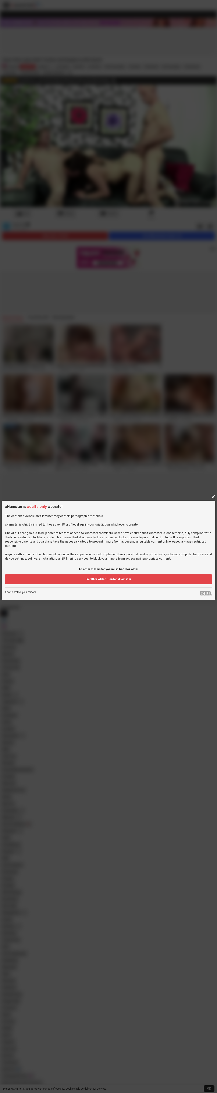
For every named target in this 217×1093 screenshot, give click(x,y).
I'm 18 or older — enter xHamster (108, 579)
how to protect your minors (20, 592)
